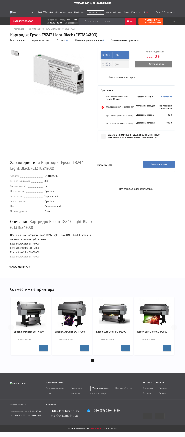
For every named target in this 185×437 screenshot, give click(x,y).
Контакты (135, 12)
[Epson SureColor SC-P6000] (30, 314)
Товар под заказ (95, 12)
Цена (108, 55)
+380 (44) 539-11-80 (65, 411)
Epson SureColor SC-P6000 (29, 332)
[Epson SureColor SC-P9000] (154, 314)
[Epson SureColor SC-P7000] (72, 314)
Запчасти (147, 393)
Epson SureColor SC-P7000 (70, 332)
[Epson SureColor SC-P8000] (113, 314)
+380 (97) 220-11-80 (106, 410)
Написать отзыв (158, 164)
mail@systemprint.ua (64, 416)
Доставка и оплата (63, 12)
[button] (92, 360)
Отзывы (62, 41)
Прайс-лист (79, 12)
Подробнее (43, 348)
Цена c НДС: (109, 64)
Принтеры (163, 388)
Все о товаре (17, 41)
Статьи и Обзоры (98, 394)
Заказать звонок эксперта (122, 78)
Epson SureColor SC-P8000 (111, 332)
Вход (158, 12)
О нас (126, 12)
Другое (162, 393)
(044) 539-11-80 (45, 12)
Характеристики (40, 41)
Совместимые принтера (124, 41)
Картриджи (19, 29)
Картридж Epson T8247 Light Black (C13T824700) (51, 29)
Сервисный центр (114, 12)
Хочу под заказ (156, 64)
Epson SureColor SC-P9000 (152, 332)
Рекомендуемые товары (89, 41)
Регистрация (169, 12)
